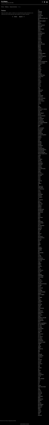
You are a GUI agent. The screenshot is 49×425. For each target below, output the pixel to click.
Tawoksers (40, 356)
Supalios (39, 343)
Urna (39, 381)
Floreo (39, 156)
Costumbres (40, 96)
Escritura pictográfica (42, 134)
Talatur (39, 347)
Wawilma (39, 400)
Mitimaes (40, 233)
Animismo (40, 31)
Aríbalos (39, 38)
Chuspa (39, 85)
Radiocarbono (40, 312)
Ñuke (39, 253)
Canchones (40, 54)
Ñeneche (39, 247)
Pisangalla (40, 297)
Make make (40, 203)
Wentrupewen (40, 404)
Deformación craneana (42, 109)
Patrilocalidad (40, 277)
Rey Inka (39, 325)
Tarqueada (40, 354)
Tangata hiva (40, 348)
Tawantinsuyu (40, 355)
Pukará (39, 302)
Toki (38, 369)
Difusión (39, 114)
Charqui (39, 71)
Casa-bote (40, 58)
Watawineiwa (40, 398)
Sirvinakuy (40, 337)
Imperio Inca (40, 186)
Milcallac (39, 229)
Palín (39, 267)
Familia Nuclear (41, 151)
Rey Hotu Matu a (41, 324)
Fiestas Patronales (41, 152)
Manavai (39, 207)
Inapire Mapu (40, 187)
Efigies (39, 125)
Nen (39, 245)
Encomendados (41, 127)
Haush (39, 176)
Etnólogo (39, 144)
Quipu (39, 309)
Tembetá (39, 361)
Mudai (39, 243)
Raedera (39, 313)
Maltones (40, 206)
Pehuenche (40, 281)
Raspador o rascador (42, 317)
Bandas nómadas (41, 43)
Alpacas (39, 27)
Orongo (39, 255)
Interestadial (40, 194)
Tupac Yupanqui (41, 378)
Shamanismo (40, 333)
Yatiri (39, 413)
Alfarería (39, 23)
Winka (39, 408)
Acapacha (40, 11)
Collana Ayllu (40, 90)
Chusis (39, 84)
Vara (39, 388)
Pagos (39, 262)
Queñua (39, 305)
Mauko (39, 224)
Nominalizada (40, 252)
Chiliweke (40, 73)
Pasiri (39, 272)
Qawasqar (40, 304)
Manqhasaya (40, 210)
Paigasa (39, 263)
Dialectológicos (41, 113)
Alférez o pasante (41, 25)
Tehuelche (40, 359)
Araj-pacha (40, 34)
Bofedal (39, 48)
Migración (40, 228)
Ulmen (39, 380)
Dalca (39, 106)
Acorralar (40, 14)
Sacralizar (40, 331)
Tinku (39, 365)
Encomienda (40, 129)
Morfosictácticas (41, 237)
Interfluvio (40, 195)
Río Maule (40, 327)
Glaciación (40, 161)
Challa (39, 65)
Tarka (39, 351)
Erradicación (40, 133)
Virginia (39, 394)
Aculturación (40, 15)
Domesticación (41, 118)
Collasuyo (40, 91)
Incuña (39, 191)
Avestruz (39, 41)
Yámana (39, 411)
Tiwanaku (40, 367)
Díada (39, 111)
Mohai (39, 235)
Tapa (39, 350)
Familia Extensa (41, 148)
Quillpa (39, 306)
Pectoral (39, 279)
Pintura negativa (41, 294)
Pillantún (39, 293)
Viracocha (40, 392)
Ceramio (39, 64)
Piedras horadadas (41, 291)
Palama (39, 264)
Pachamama (40, 258)
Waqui (39, 397)
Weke (39, 401)
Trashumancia (41, 374)
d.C (38, 104)
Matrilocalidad (40, 222)
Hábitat (39, 169)
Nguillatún (40, 249)
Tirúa (39, 366)
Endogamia (40, 130)
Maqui (39, 213)
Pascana (39, 271)
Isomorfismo (40, 199)
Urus (39, 382)
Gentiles (39, 160)
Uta (38, 384)
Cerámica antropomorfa (42, 61)
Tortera (39, 370)
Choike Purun (40, 76)
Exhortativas (40, 145)
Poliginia (39, 300)
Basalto (39, 45)
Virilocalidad (40, 396)
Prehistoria (40, 301)
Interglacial (40, 197)
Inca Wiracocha (41, 188)
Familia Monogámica (42, 149)
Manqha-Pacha (41, 209)
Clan (39, 87)
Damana (39, 107)
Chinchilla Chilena (41, 75)
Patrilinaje (40, 274)
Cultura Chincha (41, 100)
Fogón (39, 157)
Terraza (39, 362)
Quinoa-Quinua (41, 308)
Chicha (39, 72)
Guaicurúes (40, 164)
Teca (39, 358)
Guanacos (40, 167)
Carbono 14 (40, 57)
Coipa (39, 88)
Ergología (40, 132)
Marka (39, 216)
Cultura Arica (40, 99)
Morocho (39, 239)
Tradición (39, 373)
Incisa (39, 190)
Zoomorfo (40, 415)
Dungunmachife (41, 121)
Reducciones (40, 319)
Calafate (39, 49)
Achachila (40, 12)
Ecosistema (40, 123)
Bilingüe (39, 46)
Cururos (39, 103)
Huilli (39, 182)
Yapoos (39, 412)
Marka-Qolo (40, 217)
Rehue (39, 321)
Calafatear (40, 50)
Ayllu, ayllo (40, 42)
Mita (39, 232)
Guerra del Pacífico (41, 168)
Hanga (39, 171)
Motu (39, 241)
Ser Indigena (4, 1)
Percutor (39, 282)
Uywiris (39, 385)
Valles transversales (42, 386)
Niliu (39, 251)
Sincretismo (40, 336)
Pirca (39, 296)
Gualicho (39, 165)
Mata (39, 218)
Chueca (39, 80)
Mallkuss (39, 205)
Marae (39, 214)
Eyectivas (40, 146)
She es (39, 335)
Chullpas (39, 81)
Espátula (39, 136)
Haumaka (40, 175)
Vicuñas (39, 390)
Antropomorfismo (41, 33)
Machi (39, 201)
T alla (39, 344)
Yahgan (39, 409)
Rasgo (39, 316)
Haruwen (39, 172)
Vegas (39, 389)
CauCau (39, 60)
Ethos (39, 140)
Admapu (39, 16)
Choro (39, 79)
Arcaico (39, 37)
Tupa (39, 377)
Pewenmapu (40, 287)
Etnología (40, 142)
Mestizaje (40, 226)
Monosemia (40, 236)
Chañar (39, 68)
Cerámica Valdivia (41, 62)
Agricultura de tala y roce (43, 18)
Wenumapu (40, 405)
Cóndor (39, 94)
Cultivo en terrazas (41, 98)
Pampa (39, 268)
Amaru (39, 30)
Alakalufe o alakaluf (41, 20)
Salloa (39, 332)
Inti (38, 198)
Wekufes (39, 403)
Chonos (39, 77)
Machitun (40, 202)
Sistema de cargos (41, 342)
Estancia (39, 137)
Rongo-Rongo (40, 328)
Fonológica (40, 159)
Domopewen (40, 119)
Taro (39, 352)
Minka (39, 230)
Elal (38, 126)
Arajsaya (39, 35)
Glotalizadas (40, 163)
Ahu (38, 19)
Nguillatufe (40, 248)
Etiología (39, 141)
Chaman (39, 67)
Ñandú (39, 244)
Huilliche (39, 183)
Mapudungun (40, 211)
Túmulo (39, 375)
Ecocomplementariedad (42, 122)
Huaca (39, 179)
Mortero (39, 240)
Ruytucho (40, 329)
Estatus (39, 138)
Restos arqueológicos (42, 323)
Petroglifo (40, 285)
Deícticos (40, 110)
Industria (39, 193)
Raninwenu (40, 314)
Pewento (39, 289)
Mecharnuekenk (41, 225)
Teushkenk (40, 363)
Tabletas (39, 346)
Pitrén (39, 298)
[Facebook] (42, 2)
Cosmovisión (40, 95)
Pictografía (40, 290)
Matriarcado (40, 221)
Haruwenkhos (40, 174)
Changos (39, 69)
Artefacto (39, 39)
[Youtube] (44, 2)
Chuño (39, 83)
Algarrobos (40, 26)
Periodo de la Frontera (42, 283)
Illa (38, 184)
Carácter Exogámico (42, 56)
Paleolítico (40, 266)
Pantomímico (40, 270)
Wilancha (40, 407)
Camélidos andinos (41, 53)
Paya (39, 278)
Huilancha (40, 180)
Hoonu (39, 178)
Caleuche (40, 52)
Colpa (39, 92)
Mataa (39, 220)
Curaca (39, 102)
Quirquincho (40, 310)
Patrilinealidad (40, 275)
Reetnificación (40, 320)
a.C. (39, 10)
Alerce (39, 22)
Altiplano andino (41, 29)
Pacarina (39, 256)
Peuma (39, 286)
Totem (39, 371)
